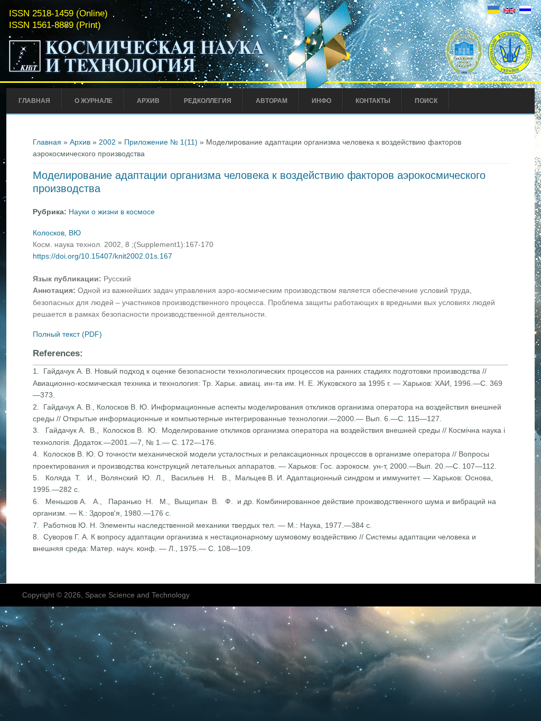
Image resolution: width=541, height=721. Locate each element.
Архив (148, 101)
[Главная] (137, 73)
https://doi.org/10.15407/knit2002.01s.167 (102, 256)
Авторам (271, 101)
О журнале (93, 101)
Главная (34, 101)
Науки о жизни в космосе (112, 211)
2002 (107, 142)
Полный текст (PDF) (67, 334)
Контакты (373, 101)
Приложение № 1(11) (161, 142)
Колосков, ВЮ (57, 233)
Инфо (321, 101)
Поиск (426, 101)
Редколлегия (207, 101)
